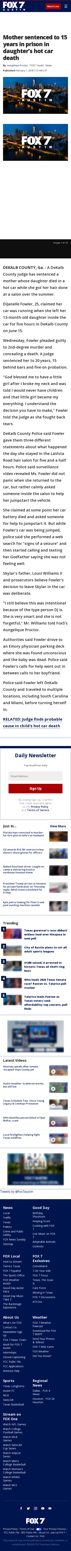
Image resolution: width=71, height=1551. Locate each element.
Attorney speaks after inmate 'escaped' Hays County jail (20, 1068)
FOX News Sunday (14, 1239)
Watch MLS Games (10, 1486)
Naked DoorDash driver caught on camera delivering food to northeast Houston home (23, 869)
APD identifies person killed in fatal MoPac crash (24, 1119)
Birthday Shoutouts (39, 1214)
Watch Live (53, 6)
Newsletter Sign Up (12, 1333)
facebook (21, 1508)
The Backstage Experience (12, 1305)
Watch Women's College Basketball (14, 1470)
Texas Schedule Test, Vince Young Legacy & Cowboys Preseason (23, 1102)
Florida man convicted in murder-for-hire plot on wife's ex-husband (23, 834)
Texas (6, 1222)
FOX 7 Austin (37, 65)
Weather (40, 1317)
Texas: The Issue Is (43, 1281)
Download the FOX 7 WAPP (44, 1332)
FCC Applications (13, 1366)
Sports (8, 1380)
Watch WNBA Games (11, 1478)
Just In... (9, 826)
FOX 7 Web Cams (43, 1347)
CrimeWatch (40, 1266)
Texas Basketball (13, 1404)
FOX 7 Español (12, 1271)
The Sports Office (14, 1275)
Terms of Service (38, 810)
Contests (38, 1246)
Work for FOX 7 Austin (12, 1346)
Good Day (41, 1207)
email (50, 1508)
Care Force (39, 1288)
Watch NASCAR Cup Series (12, 1446)
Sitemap (8, 1244)
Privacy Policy (39, 806)
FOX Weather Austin (11, 1281)
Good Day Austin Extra (13, 1289)
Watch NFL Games (14, 1424)
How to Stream (12, 1261)
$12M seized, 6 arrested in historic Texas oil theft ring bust (44, 967)
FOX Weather (41, 1351)
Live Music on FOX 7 (44, 1235)
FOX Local (11, 1256)
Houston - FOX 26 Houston (44, 1400)
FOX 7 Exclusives (41, 1258)
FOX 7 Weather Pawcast (42, 1324)
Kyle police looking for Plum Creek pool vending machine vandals (23, 904)
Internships (9, 1352)
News (49, 65)
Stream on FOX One (12, 1416)
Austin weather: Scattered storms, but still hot (23, 1085)
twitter (28, 1508)
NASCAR (8, 1400)
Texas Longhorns (13, 1386)
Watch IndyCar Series (12, 1454)
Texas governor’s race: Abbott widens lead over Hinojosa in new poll (45, 934)
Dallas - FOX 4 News (41, 1392)
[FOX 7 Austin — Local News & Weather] (14, 6)
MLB (6, 1395)
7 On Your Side (42, 1271)
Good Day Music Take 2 (13, 1297)
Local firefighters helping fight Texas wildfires (21, 1136)
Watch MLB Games (10, 1438)
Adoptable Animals (44, 1242)
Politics (7, 1227)
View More (58, 826)
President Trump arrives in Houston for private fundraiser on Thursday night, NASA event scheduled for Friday (24, 888)
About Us (11, 1317)
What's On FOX (12, 1322)
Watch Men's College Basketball (14, 1462)
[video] (58, 1070)
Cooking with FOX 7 (43, 1227)
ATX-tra (37, 1301)
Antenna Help (11, 1371)
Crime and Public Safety (13, 1233)
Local (6, 1213)
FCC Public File (12, 1361)
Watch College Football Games (13, 1430)
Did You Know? (42, 1356)
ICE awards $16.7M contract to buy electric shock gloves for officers (23, 851)
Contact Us (10, 1327)
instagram (36, 1508)
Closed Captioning (14, 1357)
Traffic (7, 1217)
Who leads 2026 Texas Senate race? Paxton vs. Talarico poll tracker (45, 984)
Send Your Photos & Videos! (44, 1340)
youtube (43, 1508)
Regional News (40, 1383)
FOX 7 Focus (40, 1275)
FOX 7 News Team (14, 1340)
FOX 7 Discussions (44, 1297)
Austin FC (9, 1390)
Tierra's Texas (11, 1266)
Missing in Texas (43, 1292)
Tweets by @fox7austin (16, 1191)
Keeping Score (41, 1221)
